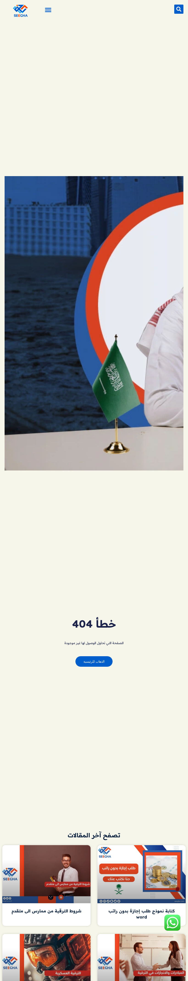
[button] (178, 9)
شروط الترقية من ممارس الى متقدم (46, 911)
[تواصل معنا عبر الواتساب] (172, 929)
